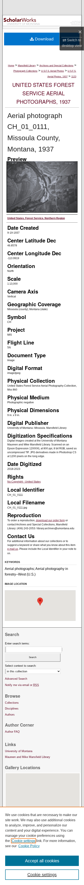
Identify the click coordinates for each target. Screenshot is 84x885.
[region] (42, 846)
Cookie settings (23, 841)
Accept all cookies (42, 860)
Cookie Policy (29, 846)
